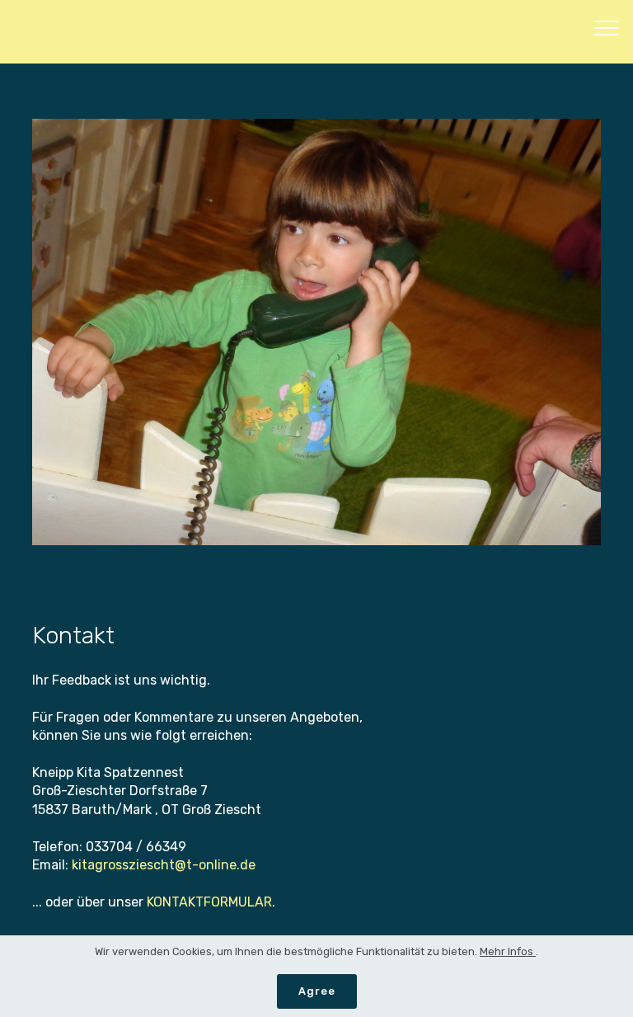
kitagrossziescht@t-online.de (164, 865)
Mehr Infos (508, 951)
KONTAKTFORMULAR (209, 902)
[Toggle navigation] (607, 27)
